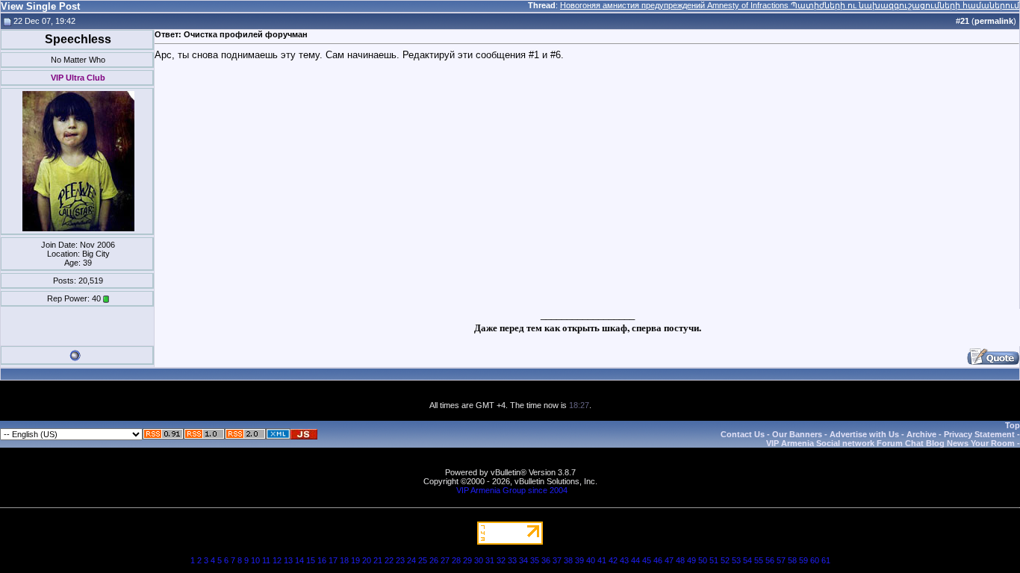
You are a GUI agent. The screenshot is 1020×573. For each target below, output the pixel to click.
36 (545, 560)
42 (613, 560)
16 (321, 560)
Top (1012, 425)
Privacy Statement (979, 434)
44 (635, 560)
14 (299, 560)
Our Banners (797, 434)
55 (758, 560)
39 (579, 560)
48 (680, 560)
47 (669, 560)
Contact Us (743, 434)
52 (725, 560)
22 (389, 560)
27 (445, 560)
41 (601, 560)
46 (657, 560)
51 (713, 560)
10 (255, 560)
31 (489, 560)
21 (377, 560)
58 (792, 560)
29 (467, 560)
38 (568, 560)
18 (344, 560)
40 (590, 560)
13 (288, 560)
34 (523, 560)
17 (333, 560)
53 (736, 560)
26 (433, 560)
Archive (921, 434)
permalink (993, 20)
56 (769, 560)
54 (747, 560)
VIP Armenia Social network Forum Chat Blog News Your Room (890, 443)
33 (512, 560)
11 (266, 560)
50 (702, 560)
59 (803, 560)
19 (355, 560)
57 (781, 560)
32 (501, 560)
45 (646, 560)
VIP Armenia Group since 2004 (511, 490)
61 (825, 560)
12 (277, 560)
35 (534, 560)
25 (422, 560)
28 (456, 560)
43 (624, 560)
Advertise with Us (864, 434)
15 (310, 560)
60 (814, 560)
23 (400, 560)
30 (478, 560)
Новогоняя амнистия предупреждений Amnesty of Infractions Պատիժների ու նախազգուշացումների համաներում (789, 5)
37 (557, 560)
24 (411, 560)
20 (366, 560)
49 (691, 560)
